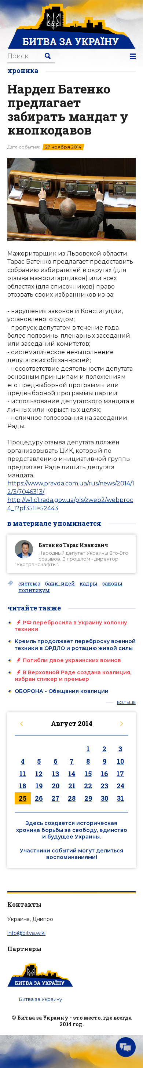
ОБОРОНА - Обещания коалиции (62, 691)
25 (22, 798)
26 (39, 798)
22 (88, 785)
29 (88, 798)
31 (120, 798)
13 (55, 773)
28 (72, 798)
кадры (89, 583)
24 (120, 785)
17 (120, 773)
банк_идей (60, 583)
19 (39, 785)
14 (71, 773)
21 (72, 785)
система (29, 583)
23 (104, 785)
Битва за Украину (40, 999)
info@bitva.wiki (26, 933)
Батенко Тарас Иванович (73, 545)
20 (55, 785)
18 (22, 785)
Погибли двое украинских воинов (72, 660)
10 (120, 761)
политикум (34, 590)
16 (104, 773)
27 (55, 798)
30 (104, 798)
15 (88, 773)
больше (126, 702)
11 (22, 773)
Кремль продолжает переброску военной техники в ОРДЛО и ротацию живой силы (75, 644)
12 (39, 773)
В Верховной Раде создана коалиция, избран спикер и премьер (73, 675)
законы (112, 583)
